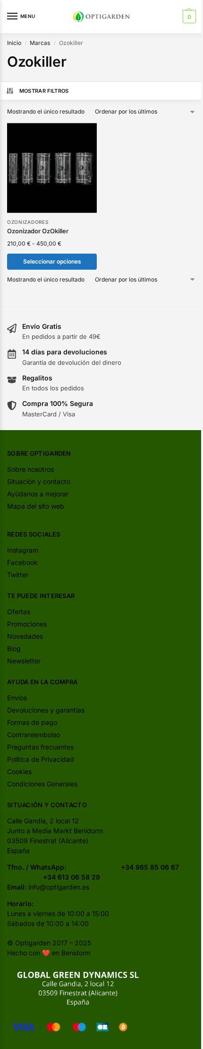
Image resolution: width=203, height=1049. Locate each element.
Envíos (17, 698)
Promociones (27, 624)
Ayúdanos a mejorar (37, 494)
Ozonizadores (27, 222)
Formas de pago (32, 722)
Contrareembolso (33, 735)
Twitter (17, 575)
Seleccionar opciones (52, 261)
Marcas (40, 42)
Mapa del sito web (35, 506)
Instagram (22, 550)
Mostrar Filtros (44, 91)
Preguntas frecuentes (40, 747)
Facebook (22, 562)
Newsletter (24, 661)
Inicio (14, 42)
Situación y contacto (38, 481)
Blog (14, 648)
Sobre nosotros (30, 469)
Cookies (19, 771)
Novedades (25, 636)
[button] (188, 16)
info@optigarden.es (58, 887)
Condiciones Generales (42, 784)
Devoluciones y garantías (46, 710)
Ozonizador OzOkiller (37, 231)
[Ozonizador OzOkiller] (52, 168)
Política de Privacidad (40, 759)
